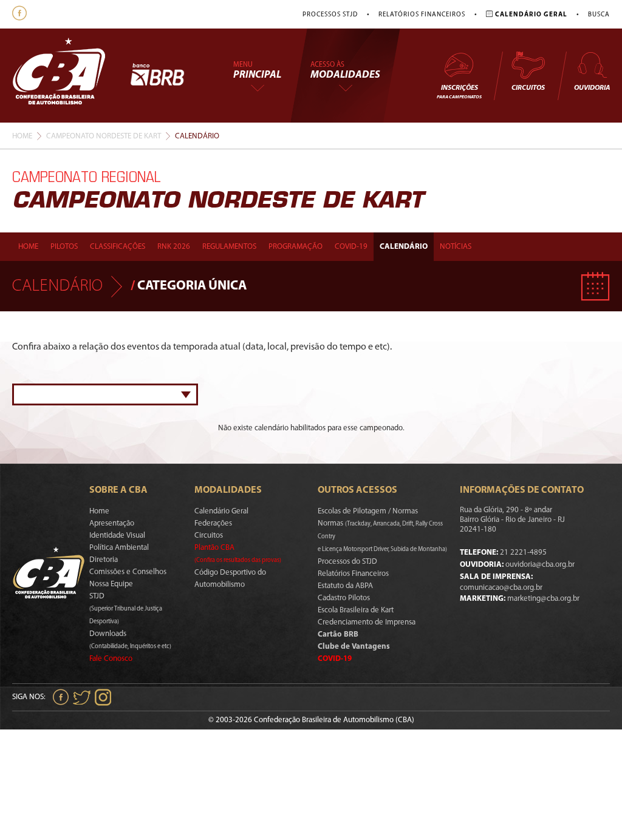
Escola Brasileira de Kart (356, 610)
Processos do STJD (347, 562)
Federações (213, 523)
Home (22, 136)
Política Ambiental (119, 548)
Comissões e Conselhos (127, 572)
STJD (125, 608)
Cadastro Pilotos (344, 598)
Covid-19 (351, 247)
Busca (599, 15)
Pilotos (64, 247)
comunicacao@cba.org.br (501, 588)
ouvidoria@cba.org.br (540, 565)
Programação (295, 247)
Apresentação (111, 523)
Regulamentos (229, 247)
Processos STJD (330, 15)
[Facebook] (21, 14)
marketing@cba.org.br (543, 599)
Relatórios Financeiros (421, 15)
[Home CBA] (71, 75)
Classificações (117, 247)
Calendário (404, 247)
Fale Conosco (110, 659)
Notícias (455, 247)
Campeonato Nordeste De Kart (103, 136)
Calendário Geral (221, 511)
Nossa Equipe (111, 584)
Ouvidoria (592, 88)
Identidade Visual (117, 536)
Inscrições (459, 92)
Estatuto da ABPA (345, 586)
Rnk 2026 (173, 247)
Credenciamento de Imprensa (366, 622)
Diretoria (103, 560)
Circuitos (528, 88)
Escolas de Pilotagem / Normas (368, 511)
